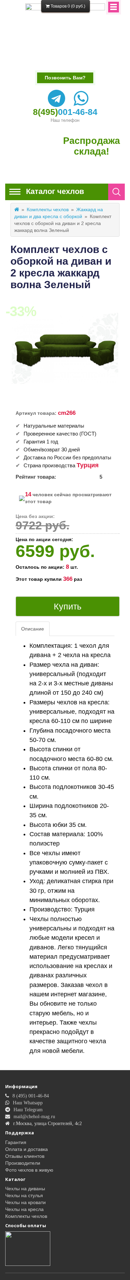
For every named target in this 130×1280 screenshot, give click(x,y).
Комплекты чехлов (48, 209)
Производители (22, 1163)
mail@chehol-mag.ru (34, 1116)
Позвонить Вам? (65, 77)
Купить (67, 606)
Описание (32, 629)
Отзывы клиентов (24, 1156)
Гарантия (15, 1142)
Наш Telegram (28, 1109)
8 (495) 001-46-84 (30, 1095)
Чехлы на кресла (24, 1209)
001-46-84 (65, 112)
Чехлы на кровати (25, 1202)
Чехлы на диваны (25, 1188)
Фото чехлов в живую (29, 1170)
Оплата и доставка (26, 1149)
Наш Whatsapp (28, 1102)
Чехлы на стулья (24, 1195)
